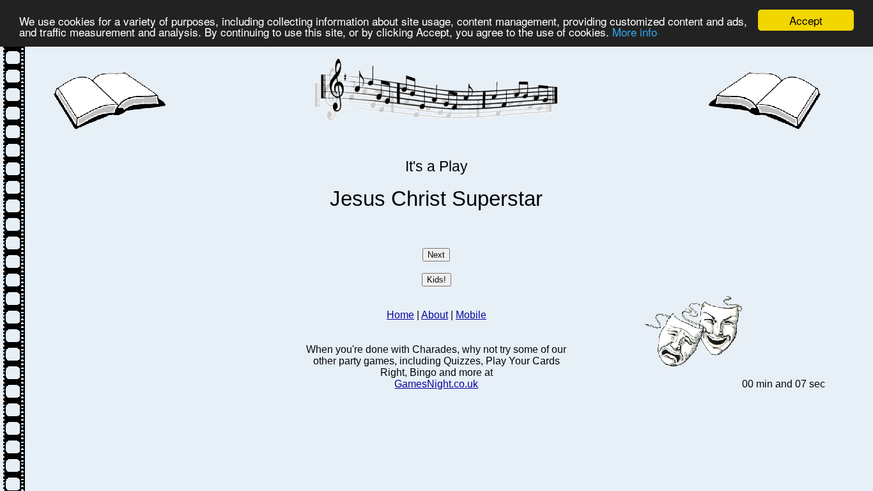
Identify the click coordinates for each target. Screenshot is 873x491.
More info (634, 32)
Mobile (471, 314)
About (434, 314)
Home (400, 314)
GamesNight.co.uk (436, 383)
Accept (806, 20)
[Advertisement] (176, 222)
